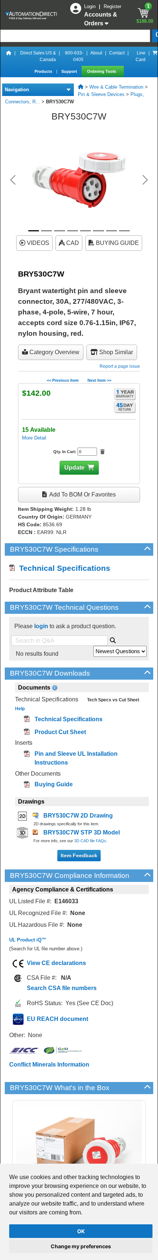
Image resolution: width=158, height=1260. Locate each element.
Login (90, 6)
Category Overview (53, 352)
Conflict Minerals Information (49, 1064)
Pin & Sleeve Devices (101, 94)
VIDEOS (37, 243)
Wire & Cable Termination (116, 87)
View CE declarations (56, 963)
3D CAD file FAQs (90, 841)
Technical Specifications (62, 568)
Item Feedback (79, 855)
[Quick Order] (155, 56)
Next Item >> (99, 380)
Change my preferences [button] (81, 1246)
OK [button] (81, 1231)
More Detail (34, 438)
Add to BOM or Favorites (82, 494)
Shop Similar (115, 352)
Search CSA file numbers (62, 988)
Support (69, 71)
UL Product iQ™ (27, 940)
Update (74, 468)
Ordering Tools (102, 71)
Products (44, 71)
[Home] (8, 56)
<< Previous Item (63, 380)
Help (20, 708)
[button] (13, 180)
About (96, 53)
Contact (117, 53)
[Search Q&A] (113, 639)
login (41, 626)
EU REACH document (57, 1019)
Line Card (141, 56)
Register (112, 6)
